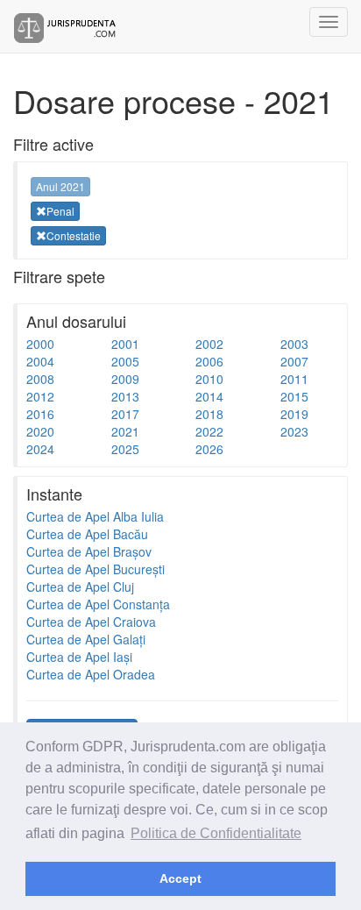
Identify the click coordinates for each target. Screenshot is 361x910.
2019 (294, 414)
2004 (40, 361)
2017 (125, 414)
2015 (294, 396)
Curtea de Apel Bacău (87, 534)
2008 (40, 378)
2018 (209, 414)
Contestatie (73, 235)
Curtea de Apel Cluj (80, 586)
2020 (40, 431)
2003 (294, 343)
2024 (40, 449)
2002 (209, 343)
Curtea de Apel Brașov (89, 551)
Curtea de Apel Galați (85, 639)
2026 (209, 449)
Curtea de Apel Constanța (98, 604)
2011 (294, 378)
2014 (209, 396)
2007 (294, 361)
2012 (40, 396)
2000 (40, 343)
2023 (294, 431)
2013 (125, 396)
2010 (209, 378)
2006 (209, 361)
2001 (125, 343)
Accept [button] (180, 878)
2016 (40, 414)
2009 (125, 378)
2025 (125, 449)
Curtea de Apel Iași (79, 656)
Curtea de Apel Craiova (91, 621)
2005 (125, 361)
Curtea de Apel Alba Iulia (95, 516)
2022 (209, 431)
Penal (60, 210)
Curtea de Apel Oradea (90, 674)
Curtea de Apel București (95, 569)
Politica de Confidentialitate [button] (216, 833)
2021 (125, 431)
